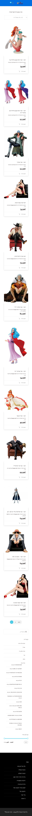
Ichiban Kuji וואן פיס (16, 664)
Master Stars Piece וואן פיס (14, 684)
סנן (26, 742)
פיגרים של (23, 663)
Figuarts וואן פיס (17, 711)
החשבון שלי (22, 791)
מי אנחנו (23, 798)
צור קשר (23, 795)
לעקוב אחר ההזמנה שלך (19, 788)
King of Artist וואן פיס (16, 668)
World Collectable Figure (15, 724)
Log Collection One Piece (15, 706)
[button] (15, 17)
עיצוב (24, 659)
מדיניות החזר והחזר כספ (19, 777)
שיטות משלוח (22, 770)
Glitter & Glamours (15, 719)
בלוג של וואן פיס (21, 766)
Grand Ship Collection (15, 715)
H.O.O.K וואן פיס (18, 688)
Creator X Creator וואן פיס (14, 692)
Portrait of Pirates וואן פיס (14, 672)
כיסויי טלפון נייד (22, 651)
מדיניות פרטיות (21, 784)
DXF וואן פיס (19, 702)
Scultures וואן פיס (17, 676)
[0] (12, 3)
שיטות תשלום (21, 773)
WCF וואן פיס (19, 680)
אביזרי (24, 647)
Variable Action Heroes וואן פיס (14, 697)
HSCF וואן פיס (19, 729)
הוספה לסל (23, 71)
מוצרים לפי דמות (21, 643)
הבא (19, 622)
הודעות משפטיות (21, 780)
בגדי (24, 655)
